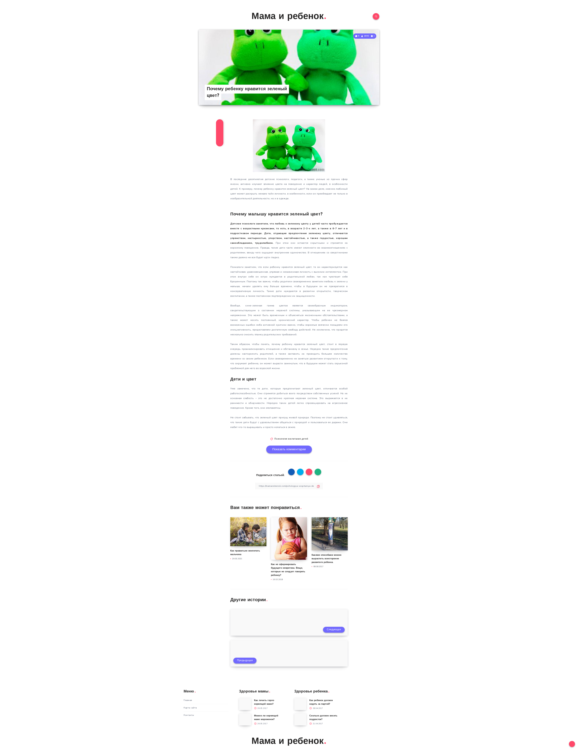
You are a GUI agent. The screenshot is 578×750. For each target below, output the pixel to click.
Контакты (189, 715)
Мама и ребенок (288, 16)
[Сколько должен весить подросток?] (300, 719)
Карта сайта (190, 707)
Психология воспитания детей (291, 439)
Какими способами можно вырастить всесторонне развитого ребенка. (327, 559)
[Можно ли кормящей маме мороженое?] (245, 719)
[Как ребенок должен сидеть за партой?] (300, 704)
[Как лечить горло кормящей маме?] (245, 704)
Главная (188, 700)
